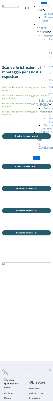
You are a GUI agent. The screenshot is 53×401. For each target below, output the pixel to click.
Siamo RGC (42, 8)
